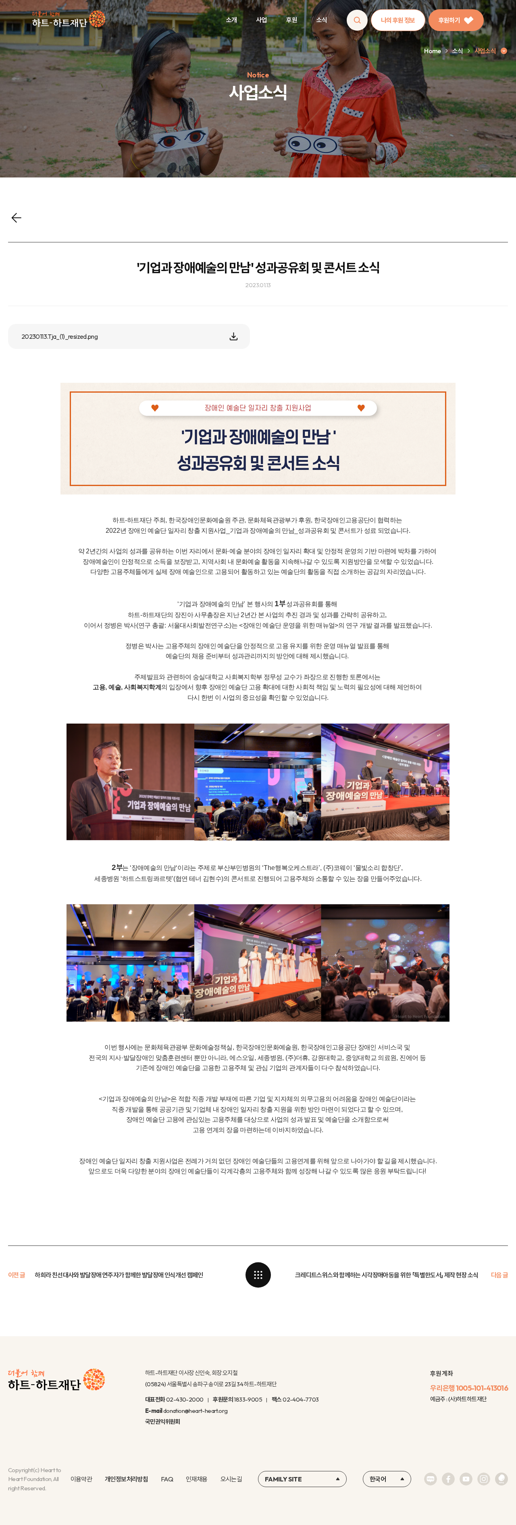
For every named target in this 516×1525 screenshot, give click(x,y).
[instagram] (483, 1479)
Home (432, 51)
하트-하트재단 (68, 20)
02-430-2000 (184, 1399)
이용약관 (81, 1479)
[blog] (430, 1479)
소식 (321, 20)
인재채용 (196, 1479)
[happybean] (501, 1479)
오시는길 (231, 1479)
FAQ (167, 1479)
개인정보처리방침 (126, 1479)
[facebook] (448, 1479)
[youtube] (466, 1479)
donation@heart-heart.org (195, 1410)
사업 (261, 20)
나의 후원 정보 (398, 20)
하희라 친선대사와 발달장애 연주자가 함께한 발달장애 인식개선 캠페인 (119, 1275)
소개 (231, 20)
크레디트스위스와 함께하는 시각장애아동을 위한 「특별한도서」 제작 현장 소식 (387, 1275)
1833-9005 (248, 1399)
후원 (291, 20)
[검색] (357, 20)
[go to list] (258, 1275)
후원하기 (449, 20)
